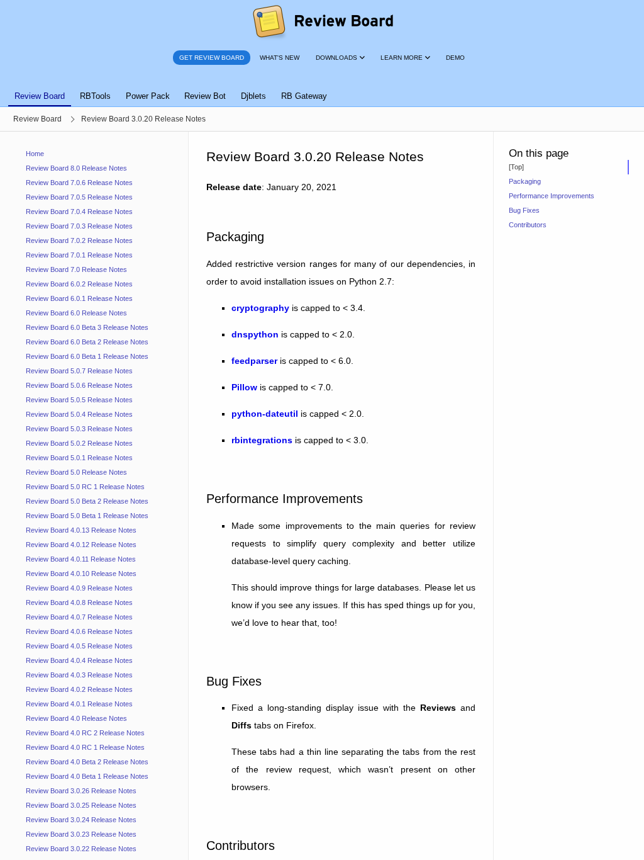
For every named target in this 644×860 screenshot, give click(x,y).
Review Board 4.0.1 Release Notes (79, 704)
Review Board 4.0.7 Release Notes (79, 617)
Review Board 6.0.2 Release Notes (79, 284)
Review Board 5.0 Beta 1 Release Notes (87, 515)
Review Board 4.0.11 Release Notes (81, 559)
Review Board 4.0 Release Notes (76, 718)
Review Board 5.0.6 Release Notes (79, 385)
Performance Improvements (551, 196)
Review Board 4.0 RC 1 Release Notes (85, 747)
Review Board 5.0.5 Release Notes (79, 400)
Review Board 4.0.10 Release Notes (81, 573)
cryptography (260, 308)
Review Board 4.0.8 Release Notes (79, 602)
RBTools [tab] (95, 96)
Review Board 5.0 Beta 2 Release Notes (87, 501)
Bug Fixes (524, 210)
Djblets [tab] (253, 96)
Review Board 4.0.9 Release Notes (79, 588)
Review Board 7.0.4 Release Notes (79, 211)
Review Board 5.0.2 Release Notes (79, 443)
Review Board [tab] (39, 96)
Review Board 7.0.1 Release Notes (79, 255)
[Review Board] (322, 22)
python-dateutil (264, 414)
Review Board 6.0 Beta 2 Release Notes (87, 342)
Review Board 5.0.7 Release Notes (79, 371)
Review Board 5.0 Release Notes (76, 472)
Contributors (528, 225)
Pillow (244, 387)
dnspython (255, 334)
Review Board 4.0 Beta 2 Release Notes (87, 762)
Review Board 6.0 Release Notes (76, 313)
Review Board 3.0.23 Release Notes (81, 834)
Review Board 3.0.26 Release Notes (81, 791)
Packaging (525, 181)
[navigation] (94, 496)
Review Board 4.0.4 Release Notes (79, 660)
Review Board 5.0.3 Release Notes (79, 429)
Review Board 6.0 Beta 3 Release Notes (87, 327)
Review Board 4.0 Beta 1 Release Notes (87, 776)
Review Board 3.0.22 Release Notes (81, 848)
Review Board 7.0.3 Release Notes (79, 226)
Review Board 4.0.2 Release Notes (79, 689)
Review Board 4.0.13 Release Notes (81, 530)
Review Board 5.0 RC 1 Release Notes (85, 486)
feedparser (254, 361)
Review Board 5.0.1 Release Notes (79, 457)
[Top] (516, 167)
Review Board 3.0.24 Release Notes (81, 819)
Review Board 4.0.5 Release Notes (79, 646)
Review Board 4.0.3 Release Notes (79, 675)
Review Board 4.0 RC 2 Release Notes (85, 733)
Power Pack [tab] (148, 96)
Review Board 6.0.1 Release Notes (79, 298)
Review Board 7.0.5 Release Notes (79, 197)
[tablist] (322, 89)
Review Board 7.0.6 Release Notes (79, 182)
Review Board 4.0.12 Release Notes (81, 544)
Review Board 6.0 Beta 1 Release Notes (87, 356)
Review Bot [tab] (205, 96)
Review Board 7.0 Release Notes (76, 269)
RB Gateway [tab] (304, 96)
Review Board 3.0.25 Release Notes (81, 805)
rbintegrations (261, 440)
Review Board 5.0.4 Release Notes (79, 414)
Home (35, 153)
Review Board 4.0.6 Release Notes (79, 631)
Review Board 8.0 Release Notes (76, 168)
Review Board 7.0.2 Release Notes (79, 240)
